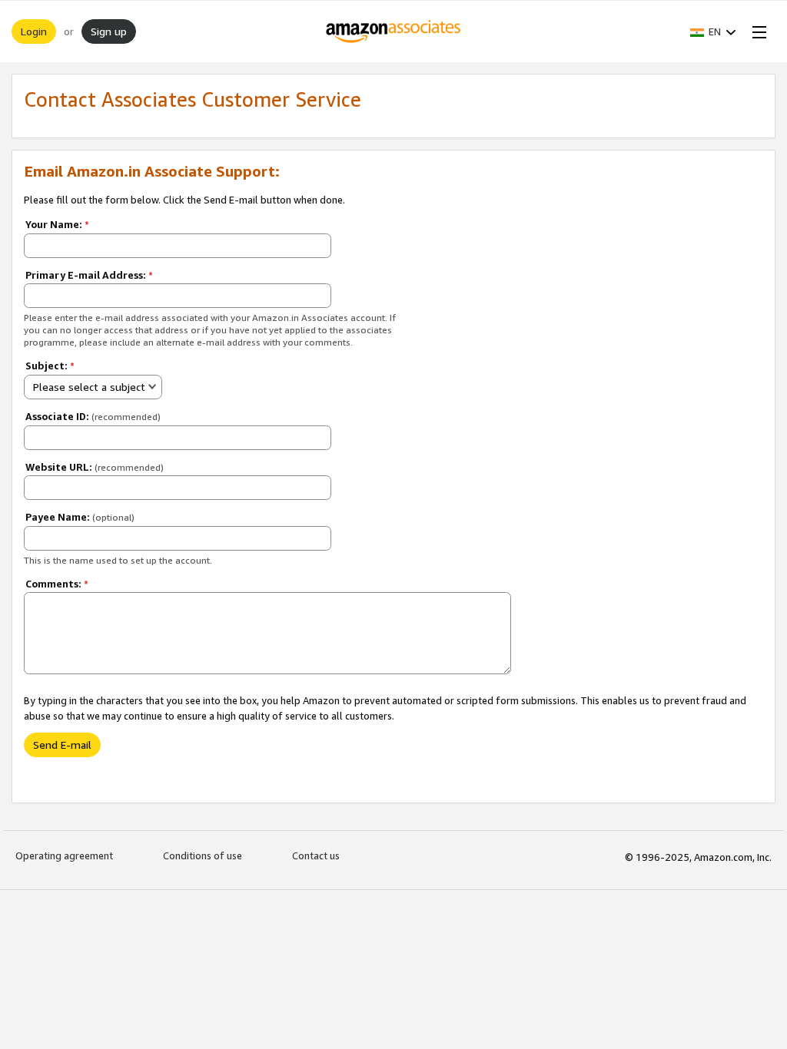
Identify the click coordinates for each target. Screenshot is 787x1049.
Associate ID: (93, 416)
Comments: (56, 583)
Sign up (109, 31)
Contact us (316, 855)
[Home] (394, 31)
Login (34, 31)
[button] (713, 31)
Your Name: (57, 224)
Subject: (50, 365)
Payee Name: (79, 517)
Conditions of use (202, 855)
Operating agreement (64, 855)
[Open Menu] (756, 31)
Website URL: (94, 467)
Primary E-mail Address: (89, 275)
